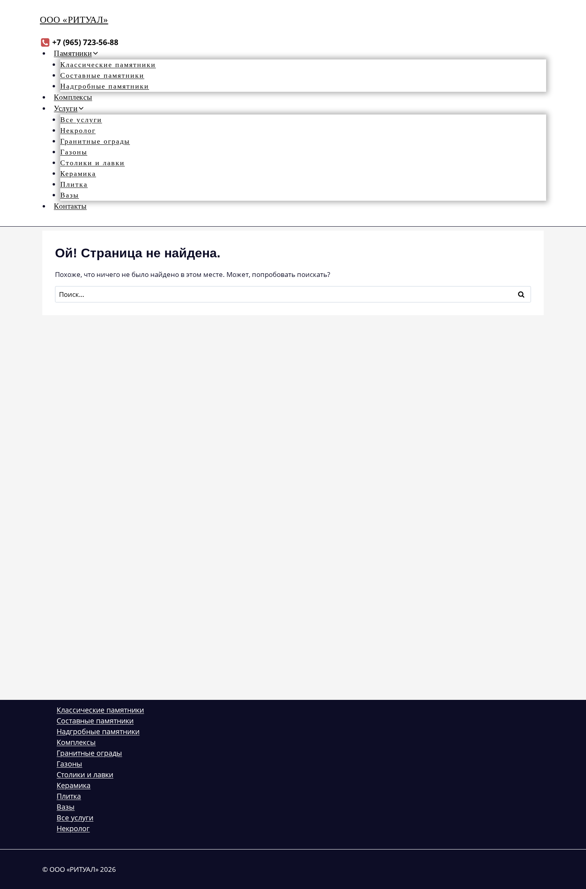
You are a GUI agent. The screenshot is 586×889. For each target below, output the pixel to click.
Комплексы (73, 97)
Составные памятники (102, 75)
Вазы (69, 195)
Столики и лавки (92, 163)
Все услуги (81, 120)
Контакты (70, 206)
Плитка (74, 184)
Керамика (78, 174)
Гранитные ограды (95, 141)
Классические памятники (108, 65)
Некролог (78, 130)
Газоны (73, 152)
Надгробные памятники (104, 86)
